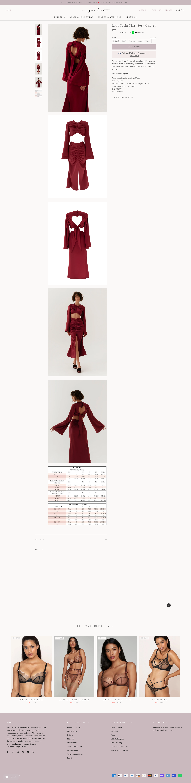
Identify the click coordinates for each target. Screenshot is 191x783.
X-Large (147, 41)
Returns (40, 550)
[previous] (6, 667)
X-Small (116, 41)
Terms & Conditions (75, 754)
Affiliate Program (117, 739)
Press (113, 735)
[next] (184, 667)
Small (124, 41)
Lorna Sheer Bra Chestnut (117, 700)
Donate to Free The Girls (120, 750)
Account (144, 10)
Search (169, 10)
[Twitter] (12, 751)
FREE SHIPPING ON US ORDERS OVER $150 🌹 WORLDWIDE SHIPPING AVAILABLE (95, 2)
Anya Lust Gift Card (74, 746)
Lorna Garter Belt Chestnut (74, 700)
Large (140, 41)
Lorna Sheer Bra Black (31, 700)
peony (126, 74)
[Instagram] (18, 751)
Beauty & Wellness (109, 17)
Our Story (114, 731)
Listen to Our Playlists (119, 746)
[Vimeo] (33, 751)
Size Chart (153, 37)
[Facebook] (7, 751)
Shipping (40, 539)
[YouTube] (28, 751)
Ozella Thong (159, 700)
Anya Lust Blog (116, 742)
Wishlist (157, 10)
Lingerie (59, 17)
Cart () (180, 10)
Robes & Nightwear (81, 17)
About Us (131, 17)
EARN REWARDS (117, 727)
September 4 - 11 (144, 53)
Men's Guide (72, 742)
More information (124, 97)
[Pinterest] (23, 751)
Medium (132, 41)
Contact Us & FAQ (74, 727)
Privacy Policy (72, 750)
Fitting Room (72, 731)
